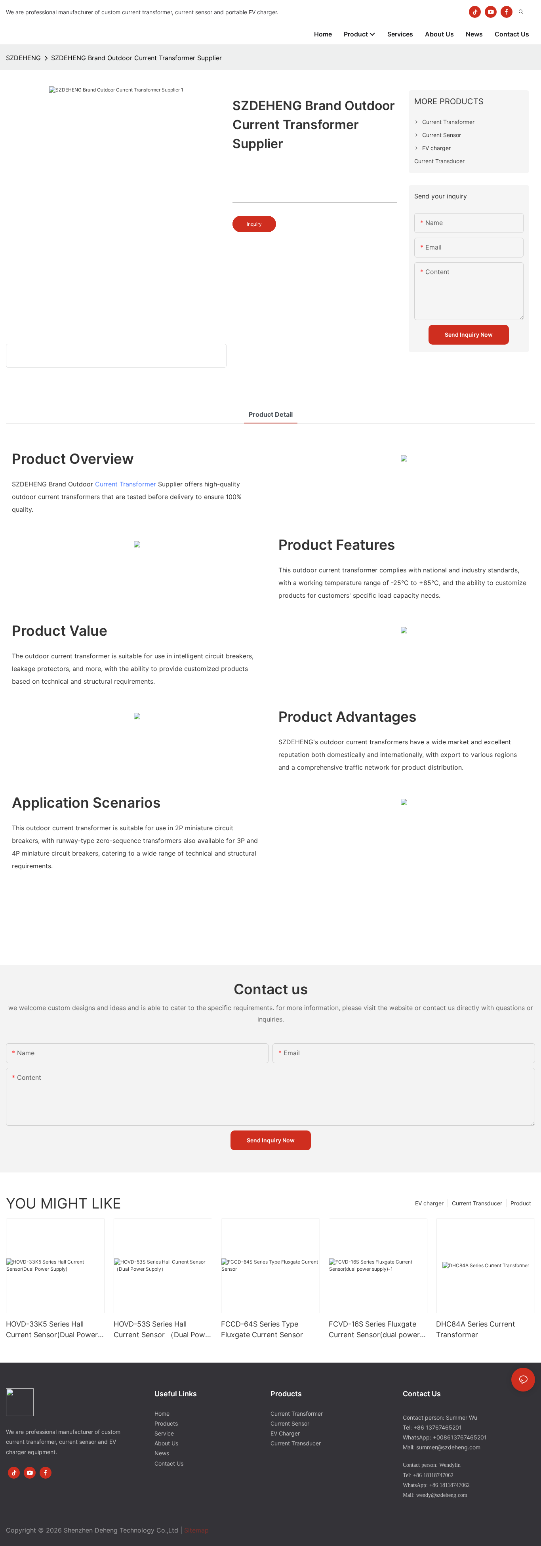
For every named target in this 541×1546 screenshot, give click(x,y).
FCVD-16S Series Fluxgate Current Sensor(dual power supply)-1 (374, 1330)
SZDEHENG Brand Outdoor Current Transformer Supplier (136, 58)
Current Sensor (289, 1423)
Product (521, 1203)
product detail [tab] (271, 414)
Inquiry (254, 224)
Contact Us (168, 1463)
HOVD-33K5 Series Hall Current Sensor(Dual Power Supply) (52, 1330)
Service (164, 1433)
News (161, 1453)
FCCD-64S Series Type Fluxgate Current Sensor (262, 1329)
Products (166, 1423)
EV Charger (285, 1433)
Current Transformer (125, 484)
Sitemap (196, 1530)
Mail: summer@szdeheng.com (441, 1447)
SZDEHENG (23, 58)
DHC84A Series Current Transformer (475, 1329)
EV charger (429, 1203)
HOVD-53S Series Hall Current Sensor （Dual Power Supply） (163, 1330)
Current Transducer (477, 1203)
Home (162, 1413)
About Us (166, 1443)
